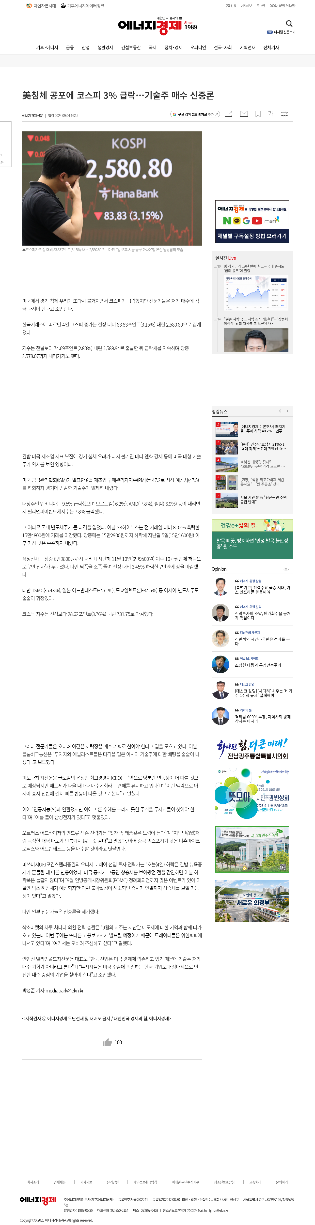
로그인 (261, 5)
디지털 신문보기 (284, 32)
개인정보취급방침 (145, 1181)
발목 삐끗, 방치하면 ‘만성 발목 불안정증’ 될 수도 (252, 544)
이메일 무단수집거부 (185, 1181)
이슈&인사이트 (249, 658)
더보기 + (287, 569)
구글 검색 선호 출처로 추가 (195, 114)
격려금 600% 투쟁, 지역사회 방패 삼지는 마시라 (263, 718)
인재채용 (59, 1181)
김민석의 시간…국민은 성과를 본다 (262, 641)
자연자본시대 (45, 5)
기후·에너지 (47, 47)
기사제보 (246, 5)
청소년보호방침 (224, 1181)
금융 (70, 47)
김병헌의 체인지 (250, 632)
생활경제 (105, 47)
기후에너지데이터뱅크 (85, 5)
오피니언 (198, 47)
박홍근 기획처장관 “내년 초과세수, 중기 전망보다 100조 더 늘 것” (255, 326)
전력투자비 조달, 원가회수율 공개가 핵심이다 (263, 615)
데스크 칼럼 (247, 684)
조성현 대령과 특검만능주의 (258, 665)
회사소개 (33, 1181)
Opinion (219, 569)
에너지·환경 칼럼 (250, 581)
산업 (86, 47)
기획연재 (247, 47)
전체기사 (271, 47)
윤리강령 (113, 1181)
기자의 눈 (246, 710)
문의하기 (282, 1181)
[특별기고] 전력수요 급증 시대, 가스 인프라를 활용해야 (262, 589)
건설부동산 (131, 47)
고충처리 (255, 1181)
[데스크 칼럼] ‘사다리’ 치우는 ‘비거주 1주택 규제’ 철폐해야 (263, 693)
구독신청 (230, 5)
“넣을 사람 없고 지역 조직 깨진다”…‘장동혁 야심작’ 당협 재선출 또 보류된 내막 (256, 269)
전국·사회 (223, 47)
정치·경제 (173, 47)
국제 (153, 47)
